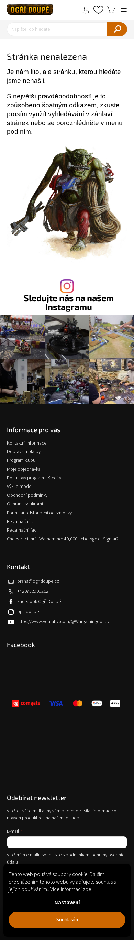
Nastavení (67, 902)
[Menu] (123, 9)
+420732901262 (32, 591)
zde (87, 889)
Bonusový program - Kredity (34, 477)
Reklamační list (21, 521)
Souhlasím (67, 919)
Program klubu (21, 460)
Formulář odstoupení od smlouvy (39, 513)
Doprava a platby (24, 451)
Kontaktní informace (26, 443)
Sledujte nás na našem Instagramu (69, 302)
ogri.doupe (28, 611)
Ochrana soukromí (25, 504)
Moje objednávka (24, 469)
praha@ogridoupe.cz (38, 581)
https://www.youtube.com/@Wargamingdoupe (63, 621)
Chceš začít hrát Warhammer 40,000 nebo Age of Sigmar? (63, 539)
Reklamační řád (22, 530)
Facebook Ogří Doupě (39, 601)
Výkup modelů (21, 486)
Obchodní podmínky (27, 495)
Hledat (117, 29)
